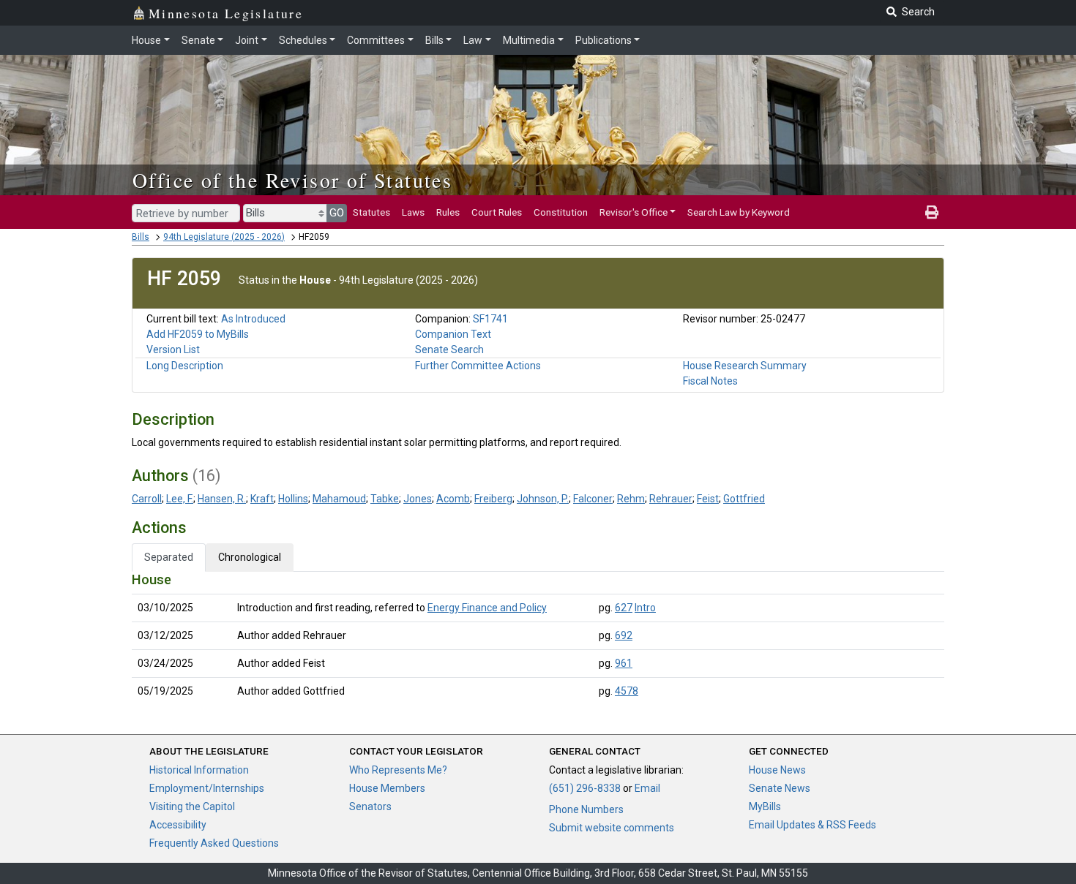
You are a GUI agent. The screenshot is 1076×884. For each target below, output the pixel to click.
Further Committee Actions (478, 365)
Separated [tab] (168, 557)
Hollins (293, 499)
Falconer (593, 499)
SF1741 (490, 319)
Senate (198, 40)
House (146, 40)
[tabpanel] (538, 638)
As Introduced (253, 319)
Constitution (561, 212)
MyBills (765, 806)
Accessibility (177, 825)
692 (623, 635)
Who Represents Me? (398, 770)
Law (472, 40)
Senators (370, 806)
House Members (387, 788)
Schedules (303, 40)
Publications (603, 40)
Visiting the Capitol (192, 806)
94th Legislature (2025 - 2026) (224, 237)
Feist (708, 499)
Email (647, 788)
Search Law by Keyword (738, 212)
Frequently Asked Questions (214, 843)
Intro (645, 607)
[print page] (931, 212)
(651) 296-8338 (585, 788)
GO (336, 212)
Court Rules (496, 212)
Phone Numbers (586, 809)
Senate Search (449, 349)
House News (777, 770)
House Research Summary (745, 365)
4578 (626, 691)
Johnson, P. (543, 499)
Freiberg (493, 499)
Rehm (631, 499)
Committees (376, 40)
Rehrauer (670, 499)
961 (623, 663)
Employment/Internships (206, 788)
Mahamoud (339, 499)
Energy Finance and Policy (487, 607)
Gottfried (744, 499)
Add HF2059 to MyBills (197, 334)
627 (623, 607)
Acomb (453, 499)
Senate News (779, 788)
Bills (434, 40)
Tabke (384, 499)
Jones (417, 499)
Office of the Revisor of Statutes (292, 180)
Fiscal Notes (710, 381)
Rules (448, 212)
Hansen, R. (222, 499)
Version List (173, 349)
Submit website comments (611, 828)
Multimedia (529, 40)
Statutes (371, 212)
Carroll (147, 499)
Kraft (262, 499)
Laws (413, 212)
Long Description (184, 365)
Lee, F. (179, 499)
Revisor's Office (633, 212)
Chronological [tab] (249, 557)
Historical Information (199, 770)
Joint (246, 40)
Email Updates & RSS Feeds (812, 825)
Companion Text (453, 334)
